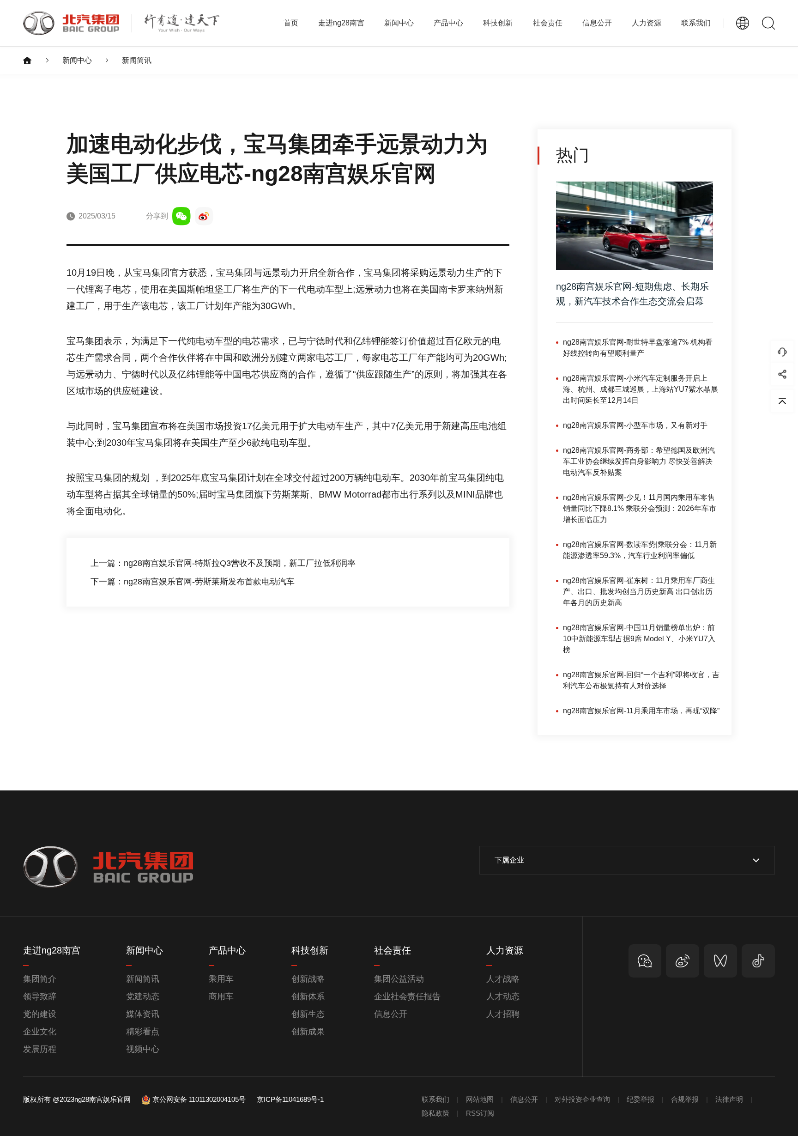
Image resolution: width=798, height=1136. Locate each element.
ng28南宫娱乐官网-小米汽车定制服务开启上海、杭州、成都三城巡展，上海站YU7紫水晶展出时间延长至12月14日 (640, 389)
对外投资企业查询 (582, 1099)
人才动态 (503, 996)
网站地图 (480, 1099)
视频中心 (142, 1049)
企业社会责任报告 (407, 996)
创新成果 (308, 1031)
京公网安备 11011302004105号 (199, 1099)
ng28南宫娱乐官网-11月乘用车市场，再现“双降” (641, 711)
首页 (291, 23)
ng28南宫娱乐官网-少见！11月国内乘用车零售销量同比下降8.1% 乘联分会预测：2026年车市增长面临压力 (639, 508)
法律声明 (729, 1099)
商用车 (221, 996)
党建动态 (142, 996)
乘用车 (221, 979)
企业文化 (39, 1031)
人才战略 (503, 979)
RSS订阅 (480, 1113)
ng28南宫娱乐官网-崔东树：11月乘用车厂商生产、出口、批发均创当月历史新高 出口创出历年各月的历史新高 (639, 592)
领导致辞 (39, 996)
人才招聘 (503, 1014)
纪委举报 (640, 1099)
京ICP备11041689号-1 (290, 1099)
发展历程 (39, 1049)
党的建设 (39, 1014)
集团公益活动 (399, 979)
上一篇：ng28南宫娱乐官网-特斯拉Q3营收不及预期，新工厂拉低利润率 (223, 563)
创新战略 (308, 979)
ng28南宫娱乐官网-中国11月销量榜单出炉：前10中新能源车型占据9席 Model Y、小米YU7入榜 (639, 639)
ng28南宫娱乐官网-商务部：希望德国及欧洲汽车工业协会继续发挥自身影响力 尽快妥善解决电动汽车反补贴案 (639, 461)
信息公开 (390, 1014)
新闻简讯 (136, 60)
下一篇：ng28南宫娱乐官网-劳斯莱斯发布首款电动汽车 (193, 581)
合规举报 (685, 1099)
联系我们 (696, 23)
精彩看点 (142, 1031)
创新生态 (308, 1014)
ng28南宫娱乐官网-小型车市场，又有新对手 (635, 425)
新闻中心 (77, 60)
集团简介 (39, 979)
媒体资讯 (142, 1014)
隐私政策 (435, 1113)
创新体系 (308, 996)
